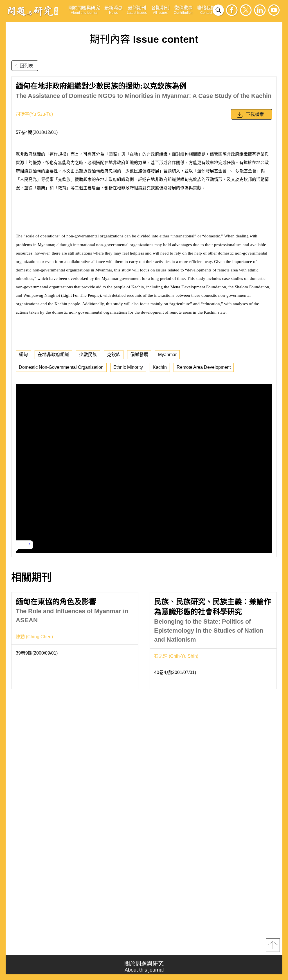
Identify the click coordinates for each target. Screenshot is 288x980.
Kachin (160, 367)
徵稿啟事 (183, 10)
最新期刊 (137, 10)
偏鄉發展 (139, 354)
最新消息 (113, 10)
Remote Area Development (204, 367)
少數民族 (88, 354)
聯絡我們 (206, 10)
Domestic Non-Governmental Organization (61, 367)
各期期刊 (160, 10)
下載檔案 (255, 114)
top (273, 945)
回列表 (26, 65)
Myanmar (167, 354)
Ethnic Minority (128, 367)
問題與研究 (33, 11)
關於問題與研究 (84, 10)
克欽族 (113, 354)
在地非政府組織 (53, 354)
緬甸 (23, 354)
